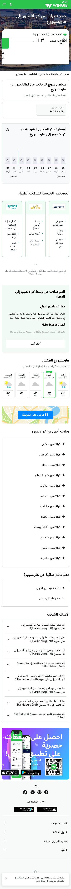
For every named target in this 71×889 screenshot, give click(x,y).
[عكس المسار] (61, 43)
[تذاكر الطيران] (68, 74)
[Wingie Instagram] (39, 793)
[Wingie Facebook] (46, 793)
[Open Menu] (4, 4)
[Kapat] (6, 879)
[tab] (36, 264)
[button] (63, 160)
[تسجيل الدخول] (11, 4)
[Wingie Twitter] (33, 793)
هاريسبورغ (43, 74)
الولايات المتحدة (57, 74)
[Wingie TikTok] (25, 793)
